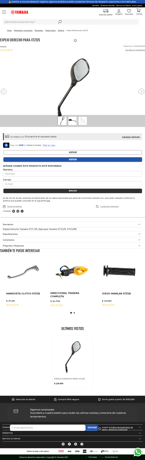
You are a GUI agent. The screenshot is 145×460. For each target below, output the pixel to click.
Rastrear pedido (106, 15)
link (35, 201)
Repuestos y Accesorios (23, 31)
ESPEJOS (61, 31)
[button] (72, 91)
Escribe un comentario (135, 50)
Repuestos (39, 31)
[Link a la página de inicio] (10, 31)
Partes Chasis (50, 31)
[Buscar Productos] (60, 22)
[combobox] (71, 22)
